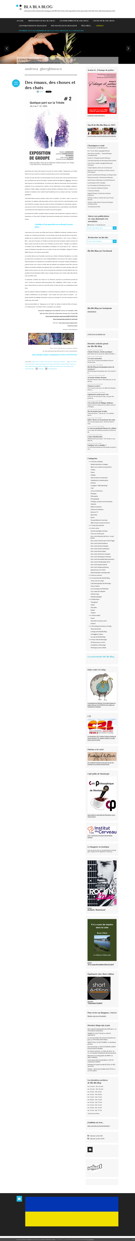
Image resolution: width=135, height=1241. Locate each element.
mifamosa (52, 366)
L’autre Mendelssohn (95, 437)
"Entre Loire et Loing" (97, 581)
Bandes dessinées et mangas (99, 464)
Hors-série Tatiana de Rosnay (100, 567)
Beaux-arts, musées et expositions (42, 361)
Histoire (93, 483)
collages (62, 364)
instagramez (54, 354)
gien (40, 364)
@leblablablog (92, 311)
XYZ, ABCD (93, 1070)
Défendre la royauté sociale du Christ (99, 1064)
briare (44, 364)
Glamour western (94, 386)
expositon (73, 361)
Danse (93, 472)
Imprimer (40, 368)
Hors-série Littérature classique (100, 554)
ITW (92, 488)
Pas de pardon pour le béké (97, 411)
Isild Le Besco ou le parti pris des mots (101, 420)
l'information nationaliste (95, 1031)
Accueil (20, 21)
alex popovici (59, 366)
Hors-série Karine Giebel (98, 551)
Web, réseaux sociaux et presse (100, 523)
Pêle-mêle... (86, 26)
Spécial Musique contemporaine (100, 572)
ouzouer (27, 364)
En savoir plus (90, 1239)
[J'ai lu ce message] (133, 1239)
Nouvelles (94, 607)
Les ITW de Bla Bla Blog (104, 21)
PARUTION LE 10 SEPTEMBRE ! (98, 1042)
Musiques (94, 493)
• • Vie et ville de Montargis (98, 639)
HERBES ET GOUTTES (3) (95, 1033)
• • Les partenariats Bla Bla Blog (99, 578)
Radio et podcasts (96, 507)
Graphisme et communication (99, 480)
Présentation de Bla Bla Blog (41, 21)
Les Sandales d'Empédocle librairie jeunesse (103, 1053)
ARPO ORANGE (92, 1057)
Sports (93, 517)
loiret (37, 364)
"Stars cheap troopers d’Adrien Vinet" (68, 323)
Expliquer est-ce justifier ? (97, 445)
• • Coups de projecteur (96, 525)
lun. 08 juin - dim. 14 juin (95, 1099)
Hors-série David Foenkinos (99, 543)
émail (71, 364)
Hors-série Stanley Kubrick (99, 564)
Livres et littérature (97, 491)
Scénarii (93, 623)
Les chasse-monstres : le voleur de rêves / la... (101, 1051)
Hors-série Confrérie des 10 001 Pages (103, 540)
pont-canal (49, 364)
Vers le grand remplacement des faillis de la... (101, 1029)
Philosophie (94, 496)
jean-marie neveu (69, 366)
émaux (68, 364)
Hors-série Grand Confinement (100, 548)
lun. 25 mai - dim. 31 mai (95, 1105)
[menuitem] (21, 20)
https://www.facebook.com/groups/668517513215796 (61, 316)
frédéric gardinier (43, 366)
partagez (39, 354)
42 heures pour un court (98, 642)
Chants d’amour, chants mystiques (100, 352)
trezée (33, 364)
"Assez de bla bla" (96, 629)
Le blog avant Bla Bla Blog (99, 631)
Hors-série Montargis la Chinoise (101, 556)
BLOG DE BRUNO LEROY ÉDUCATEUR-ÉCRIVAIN (102, 1047)
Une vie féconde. (93, 1046)
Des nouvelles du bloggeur (64, 26)
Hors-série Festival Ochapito (99, 546)
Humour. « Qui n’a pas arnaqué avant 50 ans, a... (102, 1069)
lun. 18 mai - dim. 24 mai (95, 1107)
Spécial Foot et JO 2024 (98, 570)
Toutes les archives (93, 1113)
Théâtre (93, 613)
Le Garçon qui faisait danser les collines (102, 428)
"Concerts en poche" (72, 325)
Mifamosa (68, 180)
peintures (56, 364)
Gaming (93, 475)
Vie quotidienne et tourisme (99, 520)
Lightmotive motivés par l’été (98, 394)
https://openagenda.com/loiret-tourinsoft (65, 319)
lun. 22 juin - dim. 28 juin (95, 1094)
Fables (93, 605)
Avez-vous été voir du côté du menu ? (99, 1126)
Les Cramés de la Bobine (98, 591)
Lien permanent (52, 368)
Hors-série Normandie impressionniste (102, 559)
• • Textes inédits (94, 615)
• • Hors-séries (94, 528)
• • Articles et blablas (58, 361)
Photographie (95, 499)
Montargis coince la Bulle (98, 647)
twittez (45, 354)
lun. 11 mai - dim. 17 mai (95, 1110)
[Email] (90, 1149)
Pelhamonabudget (96, 597)
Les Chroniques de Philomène (99, 589)
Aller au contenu (6, 1)
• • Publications (94, 599)
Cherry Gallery (95, 586)
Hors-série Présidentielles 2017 (100, 562)
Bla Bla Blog (38, 6)
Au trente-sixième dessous (97, 377)
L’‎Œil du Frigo (95, 594)
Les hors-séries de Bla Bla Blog (74, 21)
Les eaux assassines (95, 358)
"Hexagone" (94, 602)
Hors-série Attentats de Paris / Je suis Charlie (102, 537)
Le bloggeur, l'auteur (97, 634)
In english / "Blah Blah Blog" (99, 485)
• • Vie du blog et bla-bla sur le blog (100, 626)
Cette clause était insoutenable (97, 1060)
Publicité (93, 504)
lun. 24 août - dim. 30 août (95, 1086)
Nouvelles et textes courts (99, 621)
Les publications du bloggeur (32, 26)
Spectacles (94, 515)
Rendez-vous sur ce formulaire (97, 1016)
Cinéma (93, 469)
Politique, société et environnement (101, 501)
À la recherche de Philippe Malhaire (100, 403)
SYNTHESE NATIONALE (100, 1039)
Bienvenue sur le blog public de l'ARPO (99, 1055)
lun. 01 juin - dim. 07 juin (95, 1102)
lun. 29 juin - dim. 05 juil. (95, 1092)
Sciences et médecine (97, 509)
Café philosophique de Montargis (101, 583)
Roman (93, 610)
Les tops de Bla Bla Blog (98, 637)
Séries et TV (94, 512)
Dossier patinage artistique (99, 531)
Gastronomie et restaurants (99, 477)
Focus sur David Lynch (97, 533)
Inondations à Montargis (98, 645)
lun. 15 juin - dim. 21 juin (95, 1097)
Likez (34, 354)
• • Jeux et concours (95, 575)
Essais (92, 618)
